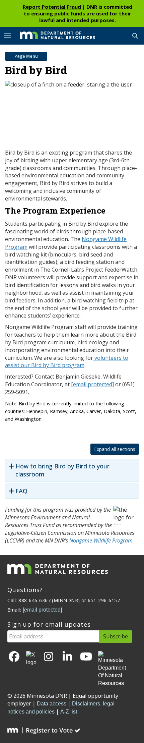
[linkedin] (67, 657)
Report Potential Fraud (52, 6)
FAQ (21, 491)
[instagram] (48, 657)
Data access (51, 703)
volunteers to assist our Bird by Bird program (66, 361)
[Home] (52, 35)
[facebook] (14, 657)
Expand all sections (114, 449)
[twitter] (31, 659)
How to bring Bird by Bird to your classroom (62, 470)
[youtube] (86, 657)
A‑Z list (68, 712)
